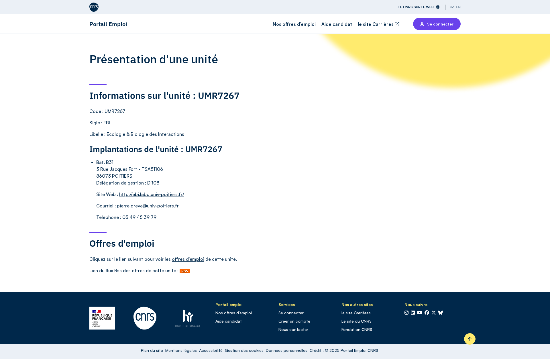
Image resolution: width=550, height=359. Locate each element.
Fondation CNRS (356, 329)
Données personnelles (286, 350)
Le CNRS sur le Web (416, 7)
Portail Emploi (108, 24)
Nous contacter (293, 329)
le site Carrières (376, 24)
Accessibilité (211, 350)
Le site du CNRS (356, 321)
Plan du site (152, 350)
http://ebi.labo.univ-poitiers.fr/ (151, 194)
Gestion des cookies (244, 350)
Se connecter (291, 312)
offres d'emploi (188, 259)
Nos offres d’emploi (294, 24)
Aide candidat (336, 24)
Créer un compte (294, 321)
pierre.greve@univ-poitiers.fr (148, 206)
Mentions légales (181, 350)
